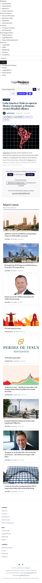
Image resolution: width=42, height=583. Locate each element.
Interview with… (7, 23)
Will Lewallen (14, 239)
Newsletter (5, 553)
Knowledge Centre (6, 33)
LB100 (4, 540)
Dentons (6, 119)
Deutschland (6, 73)
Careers (5, 52)
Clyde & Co (28, 117)
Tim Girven (16, 331)
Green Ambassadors (8, 523)
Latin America (8, 117)
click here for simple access (16, 183)
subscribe (30, 174)
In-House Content (8, 28)
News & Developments (10, 40)
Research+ (5, 8)
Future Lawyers (7, 11)
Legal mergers (18, 117)
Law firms (6, 99)
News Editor (14, 270)
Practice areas (6, 520)
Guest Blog (16, 361)
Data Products (7, 35)
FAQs (4, 47)
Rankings (3, 1)
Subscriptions (35, 578)
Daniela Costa (16, 394)
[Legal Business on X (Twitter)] (23, 565)
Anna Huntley (14, 426)
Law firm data (6, 530)
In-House (3, 25)
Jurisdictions (6, 3)
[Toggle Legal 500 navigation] (29, 93)
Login (13, 93)
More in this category (9, 207)
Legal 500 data (6, 533)
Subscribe (22, 93)
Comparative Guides (9, 65)
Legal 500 (5, 45)
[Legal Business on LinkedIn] (19, 565)
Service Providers (8, 16)
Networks (5, 20)
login (10, 174)
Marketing (5, 50)
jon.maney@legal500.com (21, 193)
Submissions (6, 6)
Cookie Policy (26, 578)
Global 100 (5, 536)
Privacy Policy (18, 578)
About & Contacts (7, 547)
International (9, 331)
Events (4, 68)
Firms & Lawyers (6, 13)
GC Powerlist (6, 30)
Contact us (6, 55)
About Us (3, 42)
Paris (4, 75)
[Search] (3, 62)
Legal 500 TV (7, 70)
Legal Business (7, 37)
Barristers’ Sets (7, 18)
